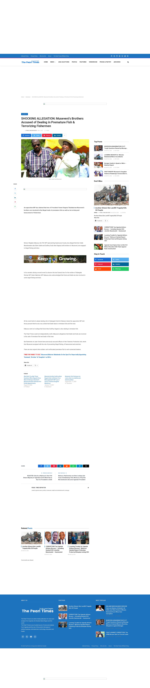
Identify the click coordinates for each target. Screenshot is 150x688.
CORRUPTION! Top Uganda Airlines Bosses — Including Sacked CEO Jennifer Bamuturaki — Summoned (55, 549)
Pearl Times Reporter (31, 130)
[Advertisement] (52, 12)
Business (28, 97)
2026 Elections (63, 62)
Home (46, 62)
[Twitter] (15, 193)
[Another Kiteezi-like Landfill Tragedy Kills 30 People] (31, 538)
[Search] (128, 62)
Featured (83, 62)
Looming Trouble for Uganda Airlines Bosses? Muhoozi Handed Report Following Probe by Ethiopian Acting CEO (79, 549)
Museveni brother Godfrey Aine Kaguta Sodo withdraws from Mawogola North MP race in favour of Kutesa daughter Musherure (53, 380)
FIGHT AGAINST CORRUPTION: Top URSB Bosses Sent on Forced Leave (117, 633)
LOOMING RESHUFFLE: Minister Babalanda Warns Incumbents (114, 155)
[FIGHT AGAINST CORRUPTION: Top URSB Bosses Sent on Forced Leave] (100, 634)
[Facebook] (15, 188)
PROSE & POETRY (105, 62)
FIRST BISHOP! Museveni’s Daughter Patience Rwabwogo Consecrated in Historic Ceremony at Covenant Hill (115, 173)
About (49, 56)
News (52, 62)
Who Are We (43, 56)
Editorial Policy (24, 56)
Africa (95, 212)
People (74, 62)
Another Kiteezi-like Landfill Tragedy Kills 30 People (31, 547)
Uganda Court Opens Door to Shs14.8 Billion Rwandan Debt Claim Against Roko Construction (115, 246)
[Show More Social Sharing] (64, 135)
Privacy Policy (34, 56)
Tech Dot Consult (42, 646)
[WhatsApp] (15, 206)
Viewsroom (93, 62)
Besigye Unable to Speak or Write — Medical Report (115, 164)
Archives (117, 62)
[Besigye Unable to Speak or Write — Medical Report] (98, 165)
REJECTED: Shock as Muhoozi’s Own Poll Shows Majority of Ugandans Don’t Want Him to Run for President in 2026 (37, 477)
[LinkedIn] (15, 197)
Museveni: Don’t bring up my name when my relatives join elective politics (73, 378)
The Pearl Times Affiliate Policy (61, 56)
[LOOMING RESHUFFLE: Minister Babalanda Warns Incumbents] (98, 157)
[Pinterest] (15, 202)
